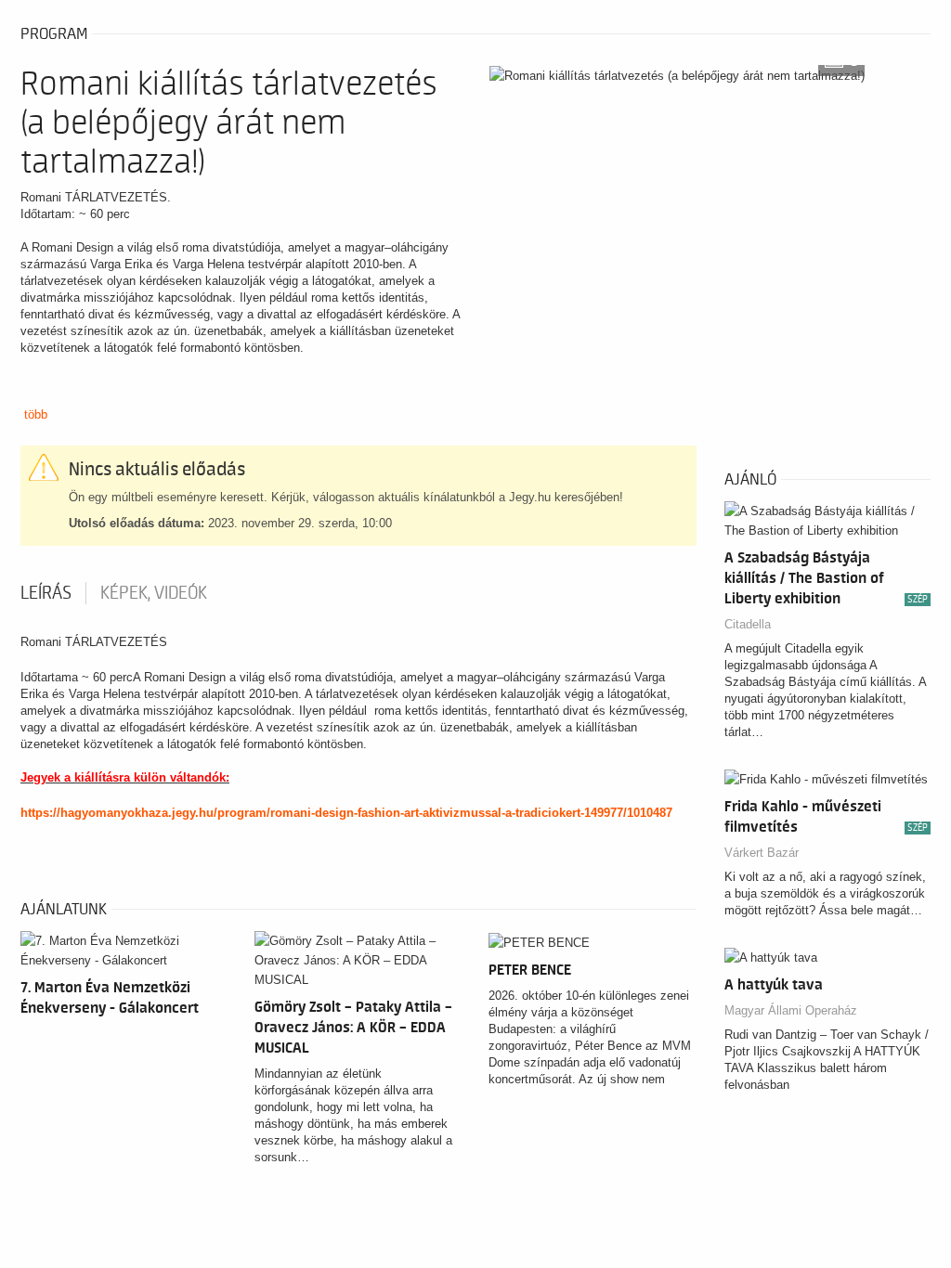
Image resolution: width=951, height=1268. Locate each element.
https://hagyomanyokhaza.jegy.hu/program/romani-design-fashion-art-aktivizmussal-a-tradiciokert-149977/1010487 (346, 813)
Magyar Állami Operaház (790, 1010)
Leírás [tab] (46, 593)
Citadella (747, 624)
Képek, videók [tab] (153, 593)
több (35, 414)
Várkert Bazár (761, 853)
